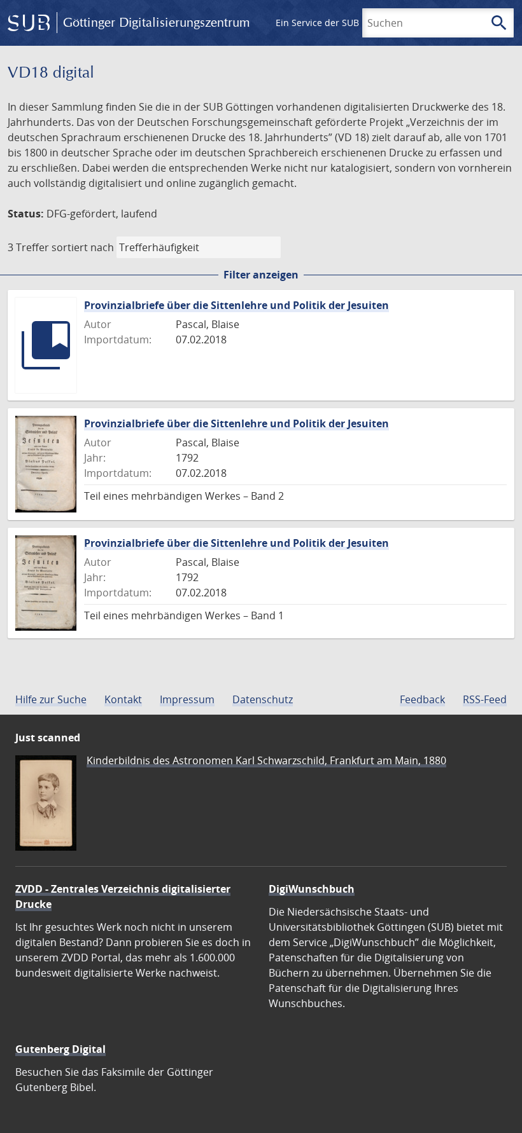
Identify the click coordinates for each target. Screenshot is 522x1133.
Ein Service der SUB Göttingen (340, 23)
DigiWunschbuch (312, 889)
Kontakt (123, 699)
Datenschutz (262, 699)
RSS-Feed (485, 699)
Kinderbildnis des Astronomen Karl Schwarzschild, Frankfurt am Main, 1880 (266, 760)
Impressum (187, 699)
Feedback (422, 699)
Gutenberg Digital (60, 1049)
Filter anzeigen (261, 275)
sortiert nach (83, 247)
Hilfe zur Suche (51, 699)
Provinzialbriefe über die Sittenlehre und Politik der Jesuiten (236, 305)
